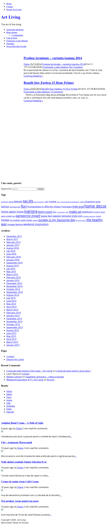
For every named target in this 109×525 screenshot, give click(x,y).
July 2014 (10, 298)
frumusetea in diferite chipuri (44, 206)
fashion (5, 206)
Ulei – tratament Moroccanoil (16, 442)
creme (52, 201)
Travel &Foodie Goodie (16, 46)
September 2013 (14, 327)
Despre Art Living (14, 9)
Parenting (10, 43)
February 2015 (13, 277)
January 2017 (12, 245)
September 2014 (14, 292)
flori (24, 206)
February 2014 (13, 312)
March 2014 (12, 309)
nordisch (96, 212)
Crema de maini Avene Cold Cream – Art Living (29, 370)
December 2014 (14, 283)
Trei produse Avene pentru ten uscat (19, 501)
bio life (28, 201)
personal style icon (72, 216)
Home (9, 3)
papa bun (46, 216)
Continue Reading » (33, 76)
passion (57, 216)
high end (78, 206)
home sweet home (12, 211)
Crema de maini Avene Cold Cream (20, 481)
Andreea (10, 406)
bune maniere (39, 202)
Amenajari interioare (15, 29)
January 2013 (12, 345)
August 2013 (12, 330)
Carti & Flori (11, 37)
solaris (35, 220)
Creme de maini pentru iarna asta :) (73, 370)
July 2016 (10, 251)
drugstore (90, 201)
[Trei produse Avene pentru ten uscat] (2, 509)
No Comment (76, 67)
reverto (98, 216)
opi (13, 216)
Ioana (9, 400)
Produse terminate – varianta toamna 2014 (53, 57)
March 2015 (12, 274)
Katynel (10, 411)
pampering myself (28, 216)
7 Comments (57, 91)
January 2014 (12, 315)
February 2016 (13, 256)
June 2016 (11, 253)
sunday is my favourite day (56, 220)
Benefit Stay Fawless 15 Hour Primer (49, 82)
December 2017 (14, 236)
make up (75, 211)
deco (58, 202)
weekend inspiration (36, 224)
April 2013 (11, 339)
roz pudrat (15, 220)
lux (54, 211)
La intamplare (17, 35)
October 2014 (13, 289)
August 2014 (12, 295)
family (97, 201)
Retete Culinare (14, 376)
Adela (9, 394)
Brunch (50, 379)
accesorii (4, 202)
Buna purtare (11, 32)
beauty (18, 201)
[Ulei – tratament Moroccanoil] (2, 451)
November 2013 (14, 321)
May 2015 (11, 271)
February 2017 (13, 242)
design (82, 202)
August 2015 (12, 265)
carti (46, 201)
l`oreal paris (61, 212)
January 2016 (12, 259)
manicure (87, 211)
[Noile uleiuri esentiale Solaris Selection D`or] (2, 470)
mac (66, 212)
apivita (11, 202)
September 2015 (14, 262)
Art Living (10, 17)
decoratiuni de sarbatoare (70, 202)
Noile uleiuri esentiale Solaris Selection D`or (24, 462)
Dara (8, 397)
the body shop (81, 220)
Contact (9, 6)
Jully (8, 403)
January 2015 (12, 280)
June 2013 (11, 333)
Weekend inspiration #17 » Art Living (24, 379)
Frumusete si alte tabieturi (17, 40)
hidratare (67, 206)
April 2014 (11, 306)
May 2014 (11, 303)
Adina (9, 391)
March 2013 (12, 342)
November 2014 (14, 286)
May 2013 (11, 336)
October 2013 (13, 324)
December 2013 (14, 318)
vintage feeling (15, 224)
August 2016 (12, 248)
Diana (27, 64)
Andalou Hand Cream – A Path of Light (22, 423)
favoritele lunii (15, 207)
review (5, 220)
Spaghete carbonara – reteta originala (45, 376)
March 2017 (12, 239)
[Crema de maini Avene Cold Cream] (2, 490)
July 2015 (10, 268)
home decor (95, 206)
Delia (8, 409)
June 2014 (11, 300)
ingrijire (30, 211)
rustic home (26, 220)
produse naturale (89, 216)
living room (45, 211)
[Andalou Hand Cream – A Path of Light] (2, 431)
